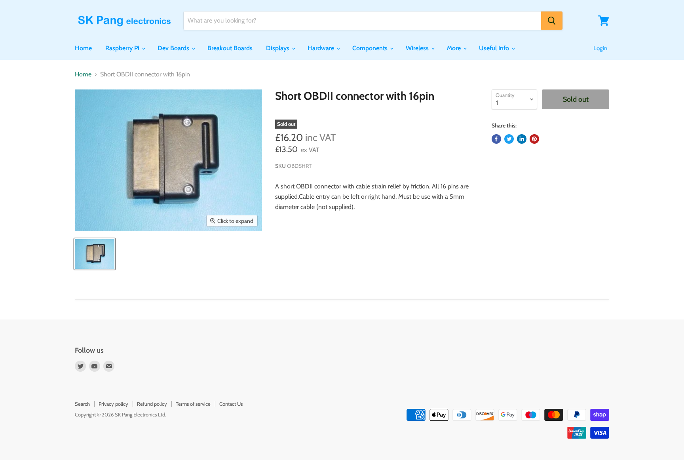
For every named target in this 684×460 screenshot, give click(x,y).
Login (600, 48)
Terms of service (193, 404)
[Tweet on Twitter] (509, 139)
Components (370, 48)
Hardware (322, 48)
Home (83, 48)
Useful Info (495, 48)
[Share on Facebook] (496, 139)
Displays (278, 48)
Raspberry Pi (123, 48)
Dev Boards (174, 48)
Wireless (418, 48)
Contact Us (231, 404)
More (454, 48)
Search (82, 404)
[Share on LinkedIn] (521, 139)
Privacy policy (113, 404)
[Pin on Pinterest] (534, 139)
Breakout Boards (230, 48)
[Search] (551, 20)
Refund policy (152, 404)
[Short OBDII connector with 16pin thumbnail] (94, 254)
